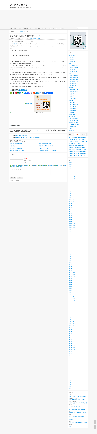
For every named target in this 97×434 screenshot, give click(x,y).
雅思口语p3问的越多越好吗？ (16, 148)
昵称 (25, 158)
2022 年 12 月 (72, 248)
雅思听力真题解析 (74, 67)
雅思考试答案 (37, 28)
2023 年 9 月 (72, 229)
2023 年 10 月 (72, 227)
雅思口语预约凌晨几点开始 (45, 143)
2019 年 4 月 (72, 337)
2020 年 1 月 (72, 319)
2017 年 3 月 (72, 388)
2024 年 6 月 (72, 211)
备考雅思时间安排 (74, 120)
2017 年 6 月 (72, 382)
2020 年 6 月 (72, 309)
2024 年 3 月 (72, 217)
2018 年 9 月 (72, 351)
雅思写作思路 (73, 110)
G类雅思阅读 (73, 98)
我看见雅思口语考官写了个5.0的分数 (47, 150)
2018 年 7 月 (72, 355)
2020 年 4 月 (72, 313)
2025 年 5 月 (72, 191)
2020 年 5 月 (72, 311)
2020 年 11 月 (72, 298)
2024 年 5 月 (72, 213)
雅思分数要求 (73, 126)
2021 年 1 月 (72, 294)
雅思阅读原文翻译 (74, 89)
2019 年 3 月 (72, 339)
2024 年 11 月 (72, 201)
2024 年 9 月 (72, 205)
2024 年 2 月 (72, 219)
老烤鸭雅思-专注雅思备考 (19, 5)
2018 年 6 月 (72, 357)
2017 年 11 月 (72, 372)
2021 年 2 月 (72, 292)
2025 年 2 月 (72, 197)
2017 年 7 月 (72, 380)
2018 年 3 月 (72, 363)
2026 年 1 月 (72, 174)
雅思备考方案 (51, 28)
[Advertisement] (48, 18)
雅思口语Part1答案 (74, 75)
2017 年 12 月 (72, 370)
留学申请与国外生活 (60, 28)
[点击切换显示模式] (95, 421)
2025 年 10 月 (72, 181)
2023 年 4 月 (72, 239)
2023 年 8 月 (72, 231)
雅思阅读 (26, 28)
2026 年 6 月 (72, 166)
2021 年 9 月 (72, 278)
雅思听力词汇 (73, 69)
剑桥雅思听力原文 (74, 65)
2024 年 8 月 (72, 207)
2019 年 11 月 (72, 323)
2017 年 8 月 (72, 378)
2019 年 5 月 (72, 335)
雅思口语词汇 (73, 85)
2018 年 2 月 (72, 365)
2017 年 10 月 (72, 374)
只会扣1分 (71, 419)
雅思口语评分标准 (74, 81)
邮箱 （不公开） (28, 160)
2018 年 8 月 (72, 353)
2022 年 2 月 (72, 268)
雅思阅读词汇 (73, 96)
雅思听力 (15, 28)
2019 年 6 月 (72, 333)
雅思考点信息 (73, 61)
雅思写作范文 (73, 106)
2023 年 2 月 (72, 244)
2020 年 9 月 (72, 302)
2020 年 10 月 (72, 300)
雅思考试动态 (73, 59)
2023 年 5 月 (72, 237)
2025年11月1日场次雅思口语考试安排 (77, 137)
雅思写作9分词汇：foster (74, 143)
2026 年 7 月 (72, 164)
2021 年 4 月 (72, 288)
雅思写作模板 (73, 108)
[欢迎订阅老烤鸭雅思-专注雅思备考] (87, 1)
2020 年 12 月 (72, 296)
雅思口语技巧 (22, 31)
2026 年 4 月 (72, 170)
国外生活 (72, 128)
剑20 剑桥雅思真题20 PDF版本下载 (77, 139)
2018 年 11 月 (72, 347)
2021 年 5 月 (72, 286)
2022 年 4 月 (72, 264)
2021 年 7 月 (72, 282)
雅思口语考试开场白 (15, 125)
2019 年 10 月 (72, 325)
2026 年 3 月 (72, 172)
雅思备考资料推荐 (74, 118)
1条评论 (39, 38)
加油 (70, 426)
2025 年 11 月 (72, 179)
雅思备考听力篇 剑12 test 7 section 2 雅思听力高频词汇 (27, 137)
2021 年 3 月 (72, 290)
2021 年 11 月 (72, 274)
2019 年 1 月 (72, 343)
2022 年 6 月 (72, 260)
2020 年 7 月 (72, 307)
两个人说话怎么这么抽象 (74, 406)
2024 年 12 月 (72, 199)
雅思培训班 (71, 130)
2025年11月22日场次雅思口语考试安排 (77, 145)
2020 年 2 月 (72, 317)
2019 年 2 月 (72, 341)
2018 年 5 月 (72, 359)
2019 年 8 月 (72, 329)
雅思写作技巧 (73, 102)
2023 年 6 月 (72, 235)
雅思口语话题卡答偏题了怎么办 (17, 150)
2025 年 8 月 (72, 185)
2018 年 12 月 (72, 345)
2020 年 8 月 (72, 305)
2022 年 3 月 (72, 266)
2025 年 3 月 (72, 195)
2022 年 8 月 (72, 256)
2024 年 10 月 (72, 203)
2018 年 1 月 (72, 368)
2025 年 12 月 (72, 176)
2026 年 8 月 (72, 162)
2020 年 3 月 (72, 315)
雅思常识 (72, 57)
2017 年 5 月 (72, 384)
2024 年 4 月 (72, 215)
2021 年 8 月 (72, 280)
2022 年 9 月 (72, 254)
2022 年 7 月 (72, 258)
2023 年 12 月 (72, 223)
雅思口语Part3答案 (74, 79)
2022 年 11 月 (72, 250)
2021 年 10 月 (72, 276)
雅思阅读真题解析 (74, 92)
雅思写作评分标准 (74, 104)
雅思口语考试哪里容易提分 (16, 143)
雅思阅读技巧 (73, 94)
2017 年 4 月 (72, 386)
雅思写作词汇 (73, 112)
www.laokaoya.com (36, 130)
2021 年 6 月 (72, 284)
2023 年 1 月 (72, 246)
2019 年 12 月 (72, 321)
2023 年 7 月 (72, 233)
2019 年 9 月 (72, 327)
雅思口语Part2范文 (74, 77)
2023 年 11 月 (72, 225)
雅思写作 (31, 28)
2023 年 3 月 (72, 242)
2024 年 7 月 (72, 209)
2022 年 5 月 (72, 262)
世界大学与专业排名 (74, 124)
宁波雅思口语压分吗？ (44, 148)
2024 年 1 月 (72, 221)
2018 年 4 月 (72, 361)
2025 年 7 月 (72, 187)
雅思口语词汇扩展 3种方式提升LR (46, 146)
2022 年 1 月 (72, 270)
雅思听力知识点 (73, 71)
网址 (25, 163)
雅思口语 (20, 28)
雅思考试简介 (44, 28)
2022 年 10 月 (72, 252)
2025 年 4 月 (72, 193)
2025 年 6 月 (72, 189)
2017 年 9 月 (72, 376)
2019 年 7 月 (72, 331)
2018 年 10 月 (72, 349)
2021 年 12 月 (72, 272)
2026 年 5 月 (72, 168)
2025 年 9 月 (72, 183)
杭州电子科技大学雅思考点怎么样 (22, 135)
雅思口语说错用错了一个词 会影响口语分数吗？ (21, 146)
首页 (11, 28)
